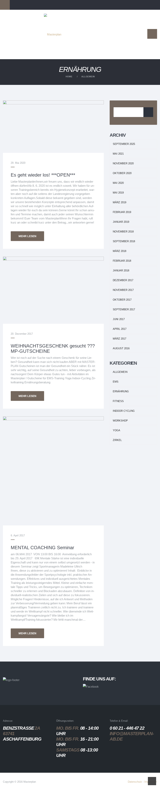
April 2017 (119, 328)
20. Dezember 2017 (22, 333)
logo (58, 20)
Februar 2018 (122, 260)
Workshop (120, 420)
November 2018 (123, 231)
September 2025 (124, 144)
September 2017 (124, 309)
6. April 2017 (18, 535)
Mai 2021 (118, 153)
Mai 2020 (118, 182)
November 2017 (123, 290)
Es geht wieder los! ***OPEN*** (43, 175)
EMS (115, 381)
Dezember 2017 (123, 280)
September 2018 (124, 241)
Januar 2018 (121, 270)
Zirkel (117, 440)
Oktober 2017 (122, 299)
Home (69, 76)
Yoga (116, 430)
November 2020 (123, 163)
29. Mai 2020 (18, 162)
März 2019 (119, 202)
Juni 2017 (119, 319)
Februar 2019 (122, 212)
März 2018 (119, 251)
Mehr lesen (27, 236)
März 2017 (119, 338)
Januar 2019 (121, 221)
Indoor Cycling (124, 410)
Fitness (118, 401)
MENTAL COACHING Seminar (42, 547)
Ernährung (121, 391)
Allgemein (88, 76)
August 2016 (121, 348)
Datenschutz (135, 781)
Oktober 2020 (122, 173)
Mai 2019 (118, 192)
